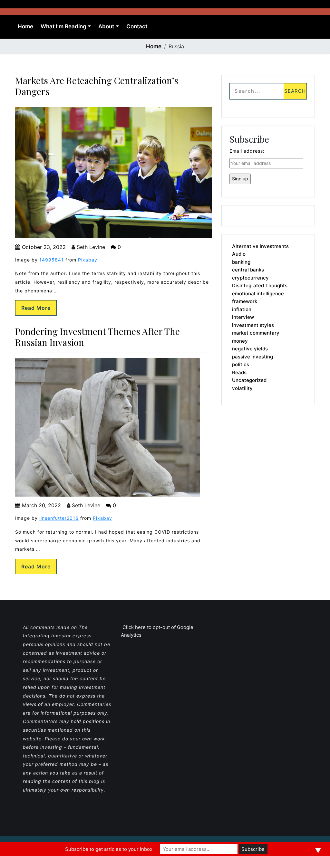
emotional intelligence (258, 293)
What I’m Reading (63, 26)
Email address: (247, 151)
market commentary (255, 333)
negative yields (250, 349)
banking (241, 262)
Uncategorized (249, 380)
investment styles (253, 325)
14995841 (51, 259)
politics (240, 364)
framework (244, 301)
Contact (136, 26)
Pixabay (87, 259)
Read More (36, 308)
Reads (239, 372)
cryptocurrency (250, 278)
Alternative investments (260, 246)
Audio (239, 254)
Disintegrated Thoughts (259, 285)
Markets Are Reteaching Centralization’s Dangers (96, 85)
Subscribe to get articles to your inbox (108, 849)
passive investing (252, 357)
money (240, 341)
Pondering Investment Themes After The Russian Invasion (97, 336)
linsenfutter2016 (59, 518)
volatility (242, 388)
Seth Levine (90, 247)
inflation (241, 309)
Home (25, 26)
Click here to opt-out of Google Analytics (157, 631)
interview (243, 317)
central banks (248, 270)
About (106, 26)
